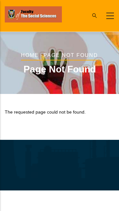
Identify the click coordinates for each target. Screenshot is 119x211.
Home (30, 55)
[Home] (33, 14)
